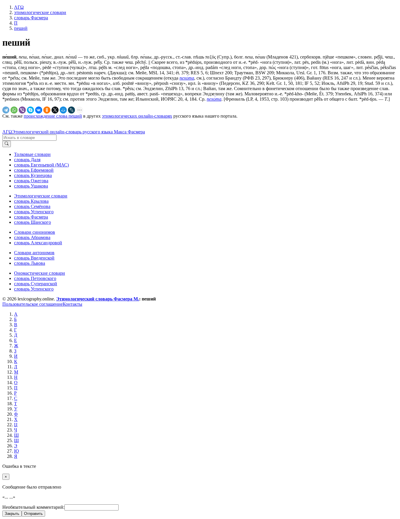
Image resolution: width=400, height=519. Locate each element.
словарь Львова (29, 263)
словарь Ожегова (31, 180)
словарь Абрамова (32, 237)
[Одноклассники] (46, 110)
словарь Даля (27, 159)
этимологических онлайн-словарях (137, 116)
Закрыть (12, 513)
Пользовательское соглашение (32, 304)
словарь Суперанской (35, 283)
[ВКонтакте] (38, 110)
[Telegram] (5, 110)
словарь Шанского (32, 222)
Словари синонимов (34, 232)
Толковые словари (32, 154)
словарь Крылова (31, 201)
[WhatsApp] (14, 110)
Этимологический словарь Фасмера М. (97, 298)
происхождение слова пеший (53, 116)
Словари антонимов (34, 252)
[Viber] (22, 110)
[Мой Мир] (63, 110)
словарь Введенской (34, 257)
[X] (55, 110)
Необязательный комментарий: (33, 507)
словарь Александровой (38, 242)
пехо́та (187, 77)
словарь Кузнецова (33, 175)
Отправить (33, 513)
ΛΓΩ (7, 131)
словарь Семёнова (32, 206)
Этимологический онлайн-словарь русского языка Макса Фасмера (78, 131)
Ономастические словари (39, 273)
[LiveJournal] (71, 110)
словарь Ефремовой (34, 170)
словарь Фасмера (31, 216)
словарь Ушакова (31, 185)
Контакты (72, 304)
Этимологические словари (40, 195)
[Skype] (30, 110)
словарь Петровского (35, 278)
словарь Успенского (34, 211)
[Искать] (6, 144)
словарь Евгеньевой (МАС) (41, 164)
